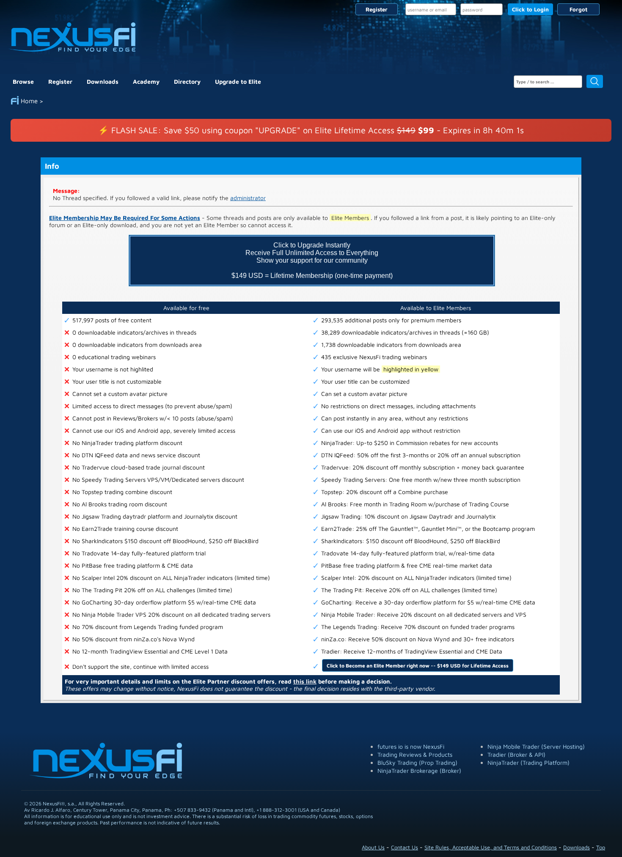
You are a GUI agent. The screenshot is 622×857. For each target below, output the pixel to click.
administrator (248, 197)
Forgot (578, 9)
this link (305, 681)
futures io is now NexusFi (410, 746)
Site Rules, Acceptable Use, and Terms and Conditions (490, 847)
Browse (23, 81)
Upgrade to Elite (238, 81)
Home (29, 100)
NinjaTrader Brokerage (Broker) (419, 770)
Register (377, 9)
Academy (146, 81)
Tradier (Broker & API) (516, 754)
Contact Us (404, 847)
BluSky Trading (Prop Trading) (417, 762)
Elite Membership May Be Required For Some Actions (124, 217)
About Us (373, 847)
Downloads (102, 81)
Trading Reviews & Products (414, 754)
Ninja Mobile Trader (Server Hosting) (536, 746)
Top (600, 847)
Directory (187, 81)
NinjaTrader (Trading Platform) (528, 762)
